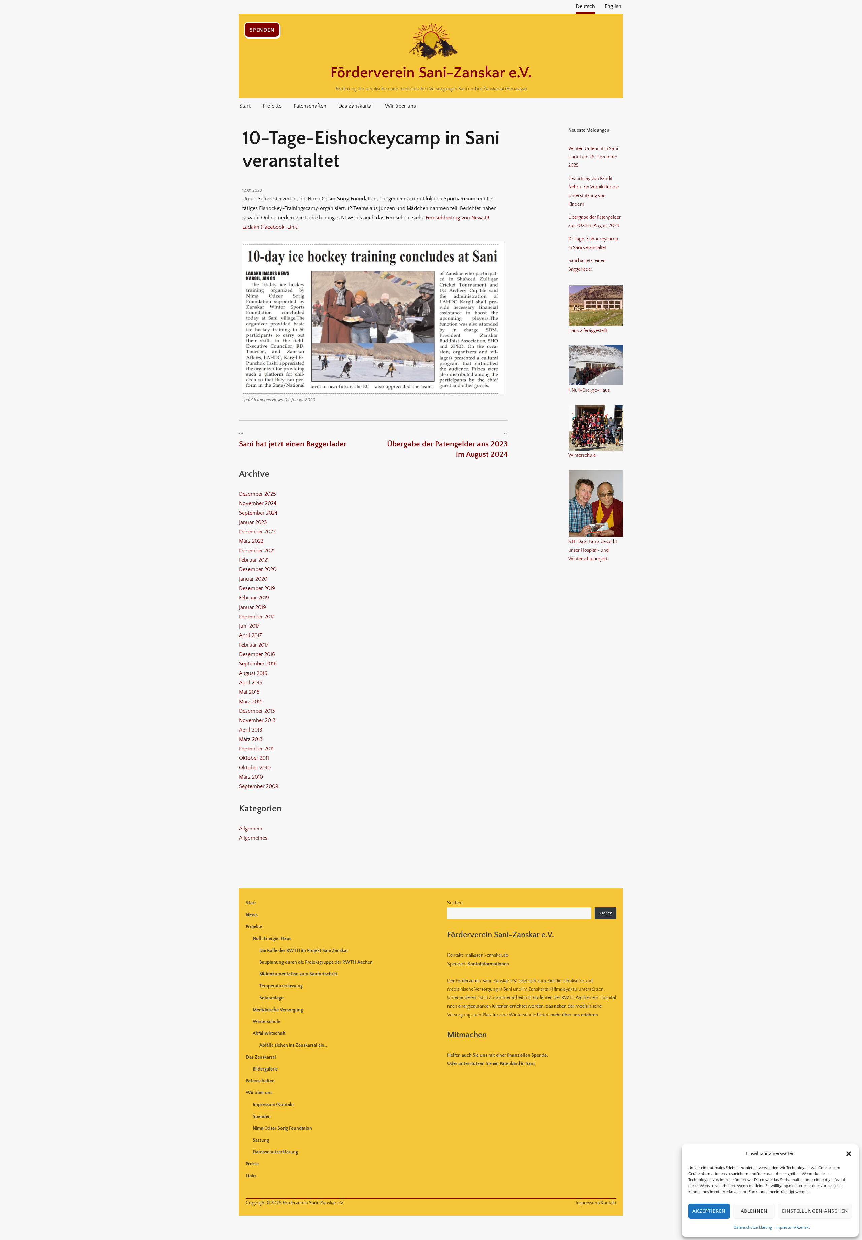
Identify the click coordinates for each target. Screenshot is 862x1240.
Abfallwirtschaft (269, 1033)
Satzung (261, 1140)
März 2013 (251, 739)
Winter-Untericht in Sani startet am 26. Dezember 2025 (593, 157)
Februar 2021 (254, 560)
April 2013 (250, 730)
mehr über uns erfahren (574, 1015)
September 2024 (258, 513)
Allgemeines (253, 838)
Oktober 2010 (255, 768)
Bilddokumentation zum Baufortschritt (298, 974)
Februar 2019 (254, 598)
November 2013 (257, 720)
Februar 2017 (253, 645)
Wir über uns (400, 106)
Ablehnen (754, 1211)
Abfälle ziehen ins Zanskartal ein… (293, 1045)
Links (251, 1176)
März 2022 (251, 541)
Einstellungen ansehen (815, 1211)
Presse (252, 1164)
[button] (848, 1153)
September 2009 (258, 786)
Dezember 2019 (257, 588)
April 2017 (250, 635)
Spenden (262, 30)
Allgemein (250, 829)
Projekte (272, 106)
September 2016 (258, 664)
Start (245, 106)
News (252, 915)
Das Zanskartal (355, 106)
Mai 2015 (249, 692)
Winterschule (266, 1021)
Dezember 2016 (257, 654)
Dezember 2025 (257, 494)
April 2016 (250, 683)
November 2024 (257, 503)
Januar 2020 (253, 579)
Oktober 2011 (254, 758)
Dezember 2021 (257, 551)
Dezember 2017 (256, 617)
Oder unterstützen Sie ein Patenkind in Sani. (491, 1063)
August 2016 (253, 673)
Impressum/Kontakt (792, 1227)
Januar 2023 (253, 522)
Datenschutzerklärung (753, 1227)
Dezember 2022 (257, 532)
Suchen (455, 903)
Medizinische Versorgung (278, 1010)
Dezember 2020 (257, 569)
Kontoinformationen (488, 964)
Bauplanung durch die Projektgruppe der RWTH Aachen (316, 962)
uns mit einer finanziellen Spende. (497, 1055)
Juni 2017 (249, 626)
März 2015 (251, 702)
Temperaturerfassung (281, 986)
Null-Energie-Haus (272, 938)
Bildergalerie (265, 1069)
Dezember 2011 (256, 749)
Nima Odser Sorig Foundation (282, 1128)
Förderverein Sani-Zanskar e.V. (431, 73)
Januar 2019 (252, 607)
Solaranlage (271, 998)
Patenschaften (310, 106)
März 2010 (251, 777)
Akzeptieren (709, 1211)
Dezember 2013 (257, 711)
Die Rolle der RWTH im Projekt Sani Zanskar (303, 950)
